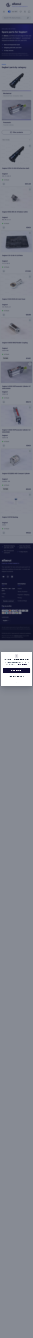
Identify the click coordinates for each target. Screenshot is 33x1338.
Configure (16, 682)
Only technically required (16, 676)
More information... (22, 664)
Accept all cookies (16, 670)
